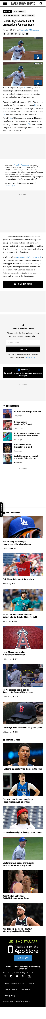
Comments (35, 30)
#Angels (16, 165)
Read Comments (24, 283)
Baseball (7, 11)
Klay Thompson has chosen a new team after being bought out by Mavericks (17, 930)
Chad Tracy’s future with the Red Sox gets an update (22, 727)
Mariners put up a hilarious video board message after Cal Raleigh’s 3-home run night (20, 615)
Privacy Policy (29, 357)
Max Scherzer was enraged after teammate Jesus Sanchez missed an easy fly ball (18, 864)
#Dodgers (25, 165)
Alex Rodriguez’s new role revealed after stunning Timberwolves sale (26, 457)
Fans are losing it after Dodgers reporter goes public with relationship (17, 542)
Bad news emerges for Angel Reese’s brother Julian (23, 769)
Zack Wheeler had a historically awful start (19, 579)
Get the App (23, 958)
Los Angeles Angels (12, 15)
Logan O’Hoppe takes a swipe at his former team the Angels (14, 653)
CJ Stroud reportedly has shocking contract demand (23, 832)
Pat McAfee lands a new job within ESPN (27, 411)
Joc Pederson (19, 11)
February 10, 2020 (13, 186)
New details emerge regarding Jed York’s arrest (23, 423)
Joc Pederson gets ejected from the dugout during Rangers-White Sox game (18, 691)
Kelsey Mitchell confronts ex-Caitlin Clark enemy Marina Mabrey (16, 897)
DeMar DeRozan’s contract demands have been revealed (23, 445)
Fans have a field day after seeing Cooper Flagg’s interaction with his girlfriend (18, 800)
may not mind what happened (28, 257)
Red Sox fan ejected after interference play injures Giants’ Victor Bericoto (27, 434)
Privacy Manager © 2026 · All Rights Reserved (18, 973)
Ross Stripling (28, 15)
